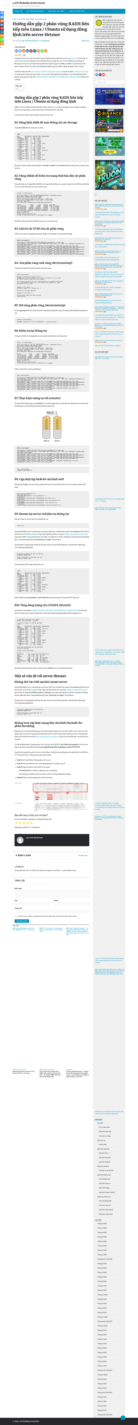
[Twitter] (20, 51)
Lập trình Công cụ (105, 1183)
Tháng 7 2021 (102, 1401)
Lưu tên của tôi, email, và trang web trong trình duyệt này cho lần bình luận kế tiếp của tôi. (47, 916)
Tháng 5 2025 (102, 1281)
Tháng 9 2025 (102, 1263)
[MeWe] (34, 51)
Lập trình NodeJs (104, 1162)
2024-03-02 (45, 41)
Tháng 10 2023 (102, 1326)
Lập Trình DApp (104, 1188)
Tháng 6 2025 (102, 1277)
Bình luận (18, 888)
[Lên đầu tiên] (123, 1417)
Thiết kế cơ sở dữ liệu (106, 1170)
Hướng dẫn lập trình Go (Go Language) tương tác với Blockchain (108, 288)
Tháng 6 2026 (102, 1232)
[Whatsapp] (42, 51)
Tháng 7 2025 (102, 1272)
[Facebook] (16, 51)
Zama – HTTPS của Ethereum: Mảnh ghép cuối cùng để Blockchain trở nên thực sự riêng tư (109, 334)
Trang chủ (19, 11)
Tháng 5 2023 (102, 1348)
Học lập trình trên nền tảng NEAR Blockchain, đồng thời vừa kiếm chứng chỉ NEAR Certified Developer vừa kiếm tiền (109, 274)
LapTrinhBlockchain (29, 3)
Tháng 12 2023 (102, 1317)
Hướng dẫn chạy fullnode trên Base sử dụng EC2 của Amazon (110, 246)
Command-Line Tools (80, 72)
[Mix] (38, 51)
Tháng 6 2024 (102, 1299)
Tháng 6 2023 (102, 1343)
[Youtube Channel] (103, 74)
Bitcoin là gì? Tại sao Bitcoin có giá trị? (108, 345)
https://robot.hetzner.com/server (47, 736)
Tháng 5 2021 (102, 1410)
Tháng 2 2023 (102, 1361)
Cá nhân (100, 1123)
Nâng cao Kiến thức (76, 11)
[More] (45, 51)
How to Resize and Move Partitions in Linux (46, 72)
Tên (16, 900)
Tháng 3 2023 (102, 1357)
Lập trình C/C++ (104, 1153)
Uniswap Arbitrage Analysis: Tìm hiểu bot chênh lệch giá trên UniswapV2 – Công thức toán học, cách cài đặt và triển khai (110, 317)
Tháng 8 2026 (102, 1223)
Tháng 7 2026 (102, 1228)
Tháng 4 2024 (102, 1303)
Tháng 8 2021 (102, 1397)
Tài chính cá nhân (105, 1136)
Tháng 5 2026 (102, 1237)
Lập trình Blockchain (35, 11)
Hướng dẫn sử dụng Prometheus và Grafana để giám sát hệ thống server (107, 259)
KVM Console (32, 534)
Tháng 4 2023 (102, 1352)
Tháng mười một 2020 (104, 1415)
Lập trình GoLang (104, 1157)
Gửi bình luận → (83, 855)
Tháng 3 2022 (102, 1388)
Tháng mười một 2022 (104, 1370)
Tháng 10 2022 (102, 1375)
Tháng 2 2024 (102, 1312)
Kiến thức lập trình (56, 11)
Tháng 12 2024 (102, 1295)
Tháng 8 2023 (102, 1335)
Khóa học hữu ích (105, 1205)
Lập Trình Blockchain (29, 41)
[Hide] (1, 47)
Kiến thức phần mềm (21, 19)
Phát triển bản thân (105, 1131)
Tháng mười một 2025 (104, 1259)
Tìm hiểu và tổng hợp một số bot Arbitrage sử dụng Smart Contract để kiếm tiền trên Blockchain (109, 231)
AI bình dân (102, 1144)
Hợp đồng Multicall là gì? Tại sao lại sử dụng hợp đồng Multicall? (108, 302)
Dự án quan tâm (104, 1127)
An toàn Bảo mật (104, 1179)
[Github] (100, 74)
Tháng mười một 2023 (104, 1321)
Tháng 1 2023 (102, 1366)
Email (56, 900)
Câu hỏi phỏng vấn (105, 1201)
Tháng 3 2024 (102, 1308)
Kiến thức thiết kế (103, 1166)
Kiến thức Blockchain (106, 1209)
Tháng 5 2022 (102, 1383)
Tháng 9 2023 (102, 1330)
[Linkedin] (27, 51)
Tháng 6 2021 (102, 1406)
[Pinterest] (31, 51)
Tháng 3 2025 (102, 1290)
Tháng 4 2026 (102, 1241)
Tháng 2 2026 (102, 1250)
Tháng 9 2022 (102, 1379)
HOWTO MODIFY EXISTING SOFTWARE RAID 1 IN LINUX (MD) (58, 77)
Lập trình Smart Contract (107, 1192)
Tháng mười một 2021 (104, 1392)
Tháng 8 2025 (102, 1268)
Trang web (18, 908)
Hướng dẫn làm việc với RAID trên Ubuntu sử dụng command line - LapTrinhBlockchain (45, 870)
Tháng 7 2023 (102, 1339)
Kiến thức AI (101, 1140)
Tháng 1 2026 (102, 1255)
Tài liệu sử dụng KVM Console (74, 534)
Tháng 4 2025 (102, 1286)
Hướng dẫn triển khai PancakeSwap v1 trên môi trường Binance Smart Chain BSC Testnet (109, 215)
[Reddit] (23, 51)
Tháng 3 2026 (102, 1246)
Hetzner (73, 58)
